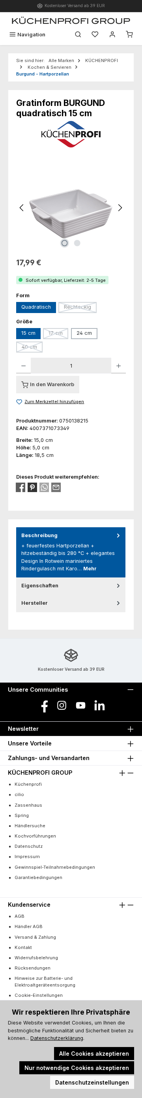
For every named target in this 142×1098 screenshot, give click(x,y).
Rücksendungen (32, 968)
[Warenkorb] (129, 34)
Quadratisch (36, 307)
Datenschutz (29, 846)
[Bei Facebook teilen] (20, 487)
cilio (19, 794)
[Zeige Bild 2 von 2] (77, 243)
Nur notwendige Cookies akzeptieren (76, 1067)
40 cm (32, 348)
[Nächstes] (120, 208)
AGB (19, 916)
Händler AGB (29, 926)
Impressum (27, 856)
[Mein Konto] (112, 34)
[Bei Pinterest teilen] (32, 487)
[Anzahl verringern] (23, 366)
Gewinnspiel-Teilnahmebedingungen (55, 867)
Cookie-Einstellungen (39, 995)
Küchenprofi (28, 784)
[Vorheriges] (22, 208)
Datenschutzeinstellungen (92, 1082)
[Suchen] (78, 34)
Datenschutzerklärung (56, 1038)
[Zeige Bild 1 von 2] (65, 243)
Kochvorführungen (35, 836)
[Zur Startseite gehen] (71, 20)
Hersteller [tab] (34, 603)
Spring (22, 815)
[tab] (70, 552)
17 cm (58, 334)
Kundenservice (29, 904)
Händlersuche (30, 825)
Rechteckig (80, 308)
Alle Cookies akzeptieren (94, 1053)
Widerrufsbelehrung (36, 957)
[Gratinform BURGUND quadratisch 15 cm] (71, 207)
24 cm (84, 333)
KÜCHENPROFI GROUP (40, 772)
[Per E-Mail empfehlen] (56, 487)
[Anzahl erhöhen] (118, 366)
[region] (71, 207)
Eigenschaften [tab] (39, 586)
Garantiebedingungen (38, 877)
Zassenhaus (28, 805)
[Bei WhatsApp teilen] (44, 487)
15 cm (28, 333)
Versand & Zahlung (35, 937)
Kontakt (23, 947)
